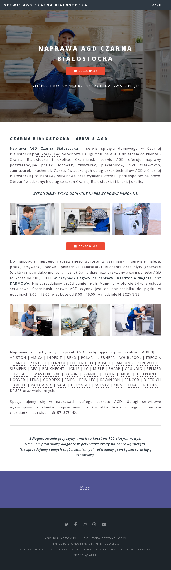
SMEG (70, 379)
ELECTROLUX (81, 363)
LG (86, 368)
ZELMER (154, 368)
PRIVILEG (87, 379)
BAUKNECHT (53, 368)
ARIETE (19, 385)
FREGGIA (153, 357)
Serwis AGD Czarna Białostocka (46, 5)
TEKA (34, 379)
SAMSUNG (124, 363)
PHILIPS (150, 385)
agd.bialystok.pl (60, 538)
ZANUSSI (38, 363)
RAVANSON (110, 379)
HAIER (109, 374)
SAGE (61, 385)
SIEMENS (18, 368)
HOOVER (17, 379)
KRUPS (16, 390)
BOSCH (104, 363)
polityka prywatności (105, 538)
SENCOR (131, 379)
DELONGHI (80, 385)
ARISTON (18, 357)
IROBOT (21, 374)
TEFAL (133, 385)
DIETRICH (152, 379)
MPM (118, 385)
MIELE (98, 368)
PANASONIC (41, 385)
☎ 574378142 (85, 71)
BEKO (72, 357)
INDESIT (54, 357)
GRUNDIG (133, 368)
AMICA (37, 357)
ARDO (126, 374)
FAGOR (72, 374)
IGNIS (74, 368)
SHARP (115, 368)
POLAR (87, 357)
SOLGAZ (102, 385)
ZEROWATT (147, 363)
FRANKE (91, 374)
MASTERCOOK (46, 374)
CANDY (19, 363)
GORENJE (149, 352)
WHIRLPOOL (130, 357)
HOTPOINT (147, 374)
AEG (34, 368)
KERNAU (58, 363)
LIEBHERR (106, 357)
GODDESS (51, 379)
